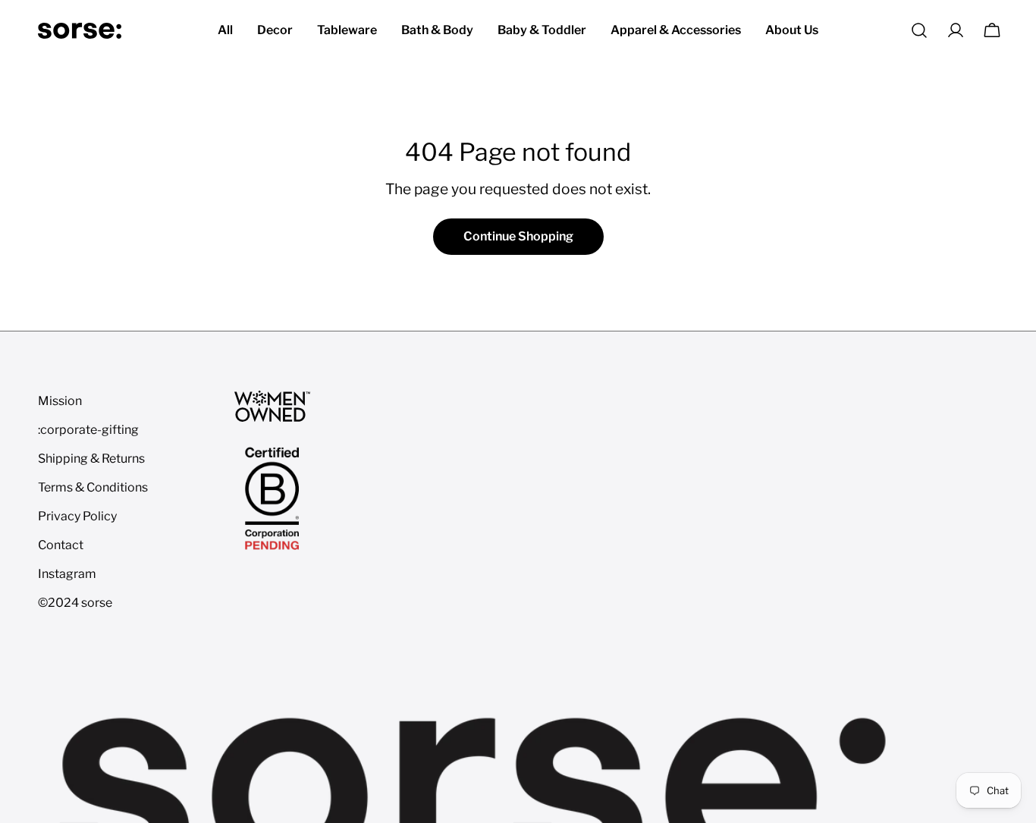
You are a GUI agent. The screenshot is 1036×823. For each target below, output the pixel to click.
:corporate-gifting (88, 429)
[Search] (919, 30)
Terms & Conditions (93, 487)
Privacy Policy (77, 516)
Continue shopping (518, 236)
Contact (60, 545)
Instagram (67, 574)
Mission (60, 401)
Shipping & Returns (91, 458)
